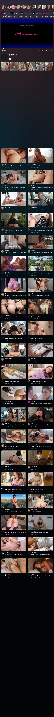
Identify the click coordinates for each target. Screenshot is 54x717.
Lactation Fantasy (13, 54)
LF (4, 57)
